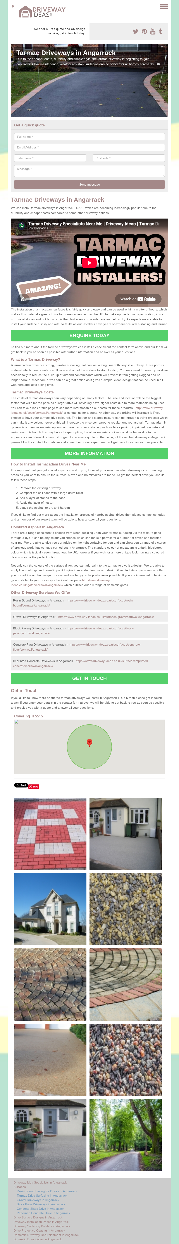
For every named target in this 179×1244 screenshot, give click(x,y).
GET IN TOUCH (89, 678)
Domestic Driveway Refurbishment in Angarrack (46, 1235)
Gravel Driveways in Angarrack (38, 1200)
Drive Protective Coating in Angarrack (39, 1230)
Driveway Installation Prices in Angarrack (41, 1221)
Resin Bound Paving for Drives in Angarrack (47, 1191)
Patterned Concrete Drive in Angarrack (43, 1213)
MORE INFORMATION (89, 453)
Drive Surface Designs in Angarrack (38, 1217)
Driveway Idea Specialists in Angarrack (40, 1182)
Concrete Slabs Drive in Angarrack (40, 1208)
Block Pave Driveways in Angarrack (41, 1204)
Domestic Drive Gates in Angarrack (38, 1239)
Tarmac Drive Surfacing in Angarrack (42, 1195)
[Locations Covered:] (13, 6)
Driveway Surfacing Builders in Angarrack (42, 1226)
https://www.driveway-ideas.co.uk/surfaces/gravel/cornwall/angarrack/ (106, 617)
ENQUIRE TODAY (89, 335)
